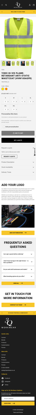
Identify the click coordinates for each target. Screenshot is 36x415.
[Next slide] (34, 12)
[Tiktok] (2, 385)
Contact (3, 337)
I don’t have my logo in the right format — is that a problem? (15, 261)
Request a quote (6, 148)
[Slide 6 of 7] (28, 63)
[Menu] (2, 5)
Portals (3, 347)
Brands (3, 340)
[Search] (6, 5)
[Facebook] (2, 378)
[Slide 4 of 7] (18, 63)
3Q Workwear (20, 409)
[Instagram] (2, 382)
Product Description (7, 162)
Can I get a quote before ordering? (13, 254)
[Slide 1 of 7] (4, 63)
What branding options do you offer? (14, 276)
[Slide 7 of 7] (32, 63)
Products (3, 342)
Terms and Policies (18, 412)
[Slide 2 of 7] (8, 63)
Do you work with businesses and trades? (15, 269)
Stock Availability (7, 167)
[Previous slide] (2, 12)
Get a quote (18, 140)
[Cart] (34, 5)
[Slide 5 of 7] (23, 63)
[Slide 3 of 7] (13, 63)
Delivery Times (6, 172)
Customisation (5, 345)
